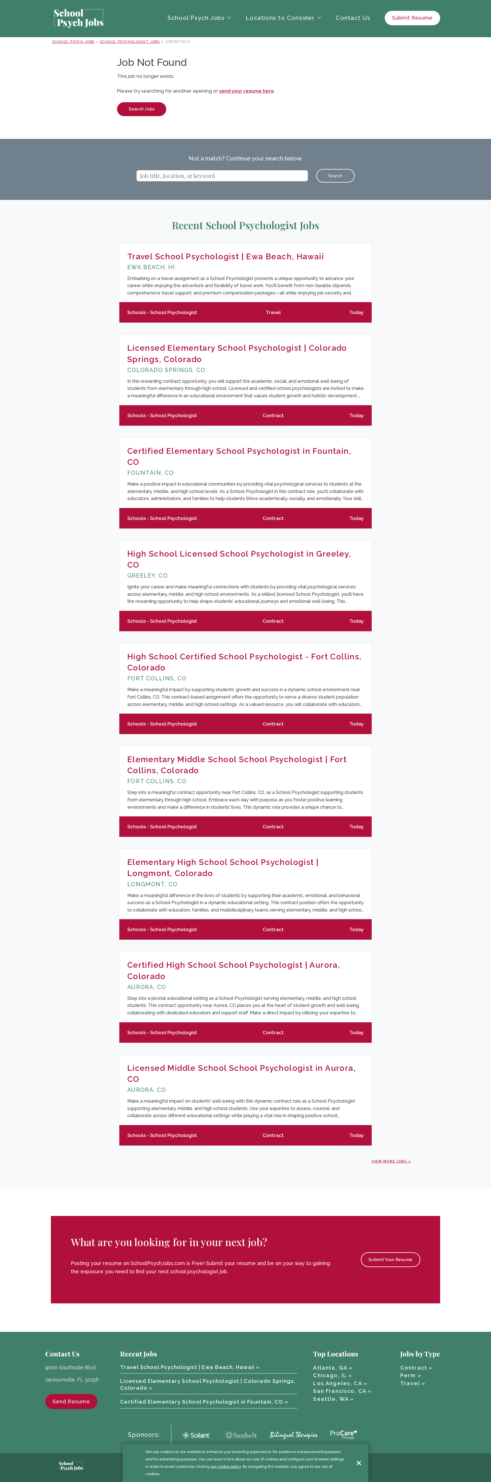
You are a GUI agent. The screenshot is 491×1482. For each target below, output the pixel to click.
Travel (410, 1383)
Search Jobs (142, 109)
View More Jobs (389, 1161)
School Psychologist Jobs (130, 42)
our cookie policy (226, 1466)
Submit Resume (412, 18)
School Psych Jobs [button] (196, 17)
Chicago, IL (330, 1375)
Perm (408, 1375)
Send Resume (71, 1401)
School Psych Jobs (73, 42)
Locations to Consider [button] (280, 17)
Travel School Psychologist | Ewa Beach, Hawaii (225, 256)
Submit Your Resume (391, 1259)
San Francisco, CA (339, 1391)
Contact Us (353, 17)
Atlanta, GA (330, 1368)
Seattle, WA (331, 1399)
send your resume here (246, 91)
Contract (413, 1368)
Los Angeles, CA (337, 1383)
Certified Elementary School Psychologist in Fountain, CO (201, 1402)
